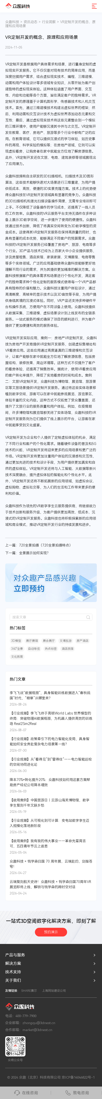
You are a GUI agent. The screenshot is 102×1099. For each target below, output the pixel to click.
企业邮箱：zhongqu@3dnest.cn (30, 1023)
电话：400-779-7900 (20, 1016)
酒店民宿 (68, 649)
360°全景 (17, 649)
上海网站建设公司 (54, 990)
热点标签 (51, 649)
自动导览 (34, 649)
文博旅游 (66, 641)
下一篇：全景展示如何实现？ (27, 553)
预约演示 (51, 932)
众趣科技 (12, 22)
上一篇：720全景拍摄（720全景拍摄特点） (39, 545)
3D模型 (16, 641)
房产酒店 (82, 641)
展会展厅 (49, 641)
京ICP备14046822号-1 (78, 1077)
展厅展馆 (32, 641)
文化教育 (17, 657)
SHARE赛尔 (29, 990)
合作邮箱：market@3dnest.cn (28, 1030)
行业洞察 (49, 22)
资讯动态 (30, 22)
